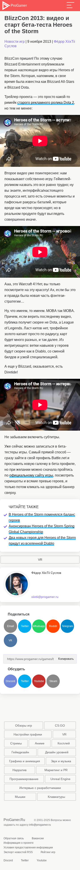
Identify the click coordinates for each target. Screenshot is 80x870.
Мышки (20, 797)
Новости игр (14, 41)
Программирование (24, 779)
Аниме (39, 743)
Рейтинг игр (48, 852)
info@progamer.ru (40, 824)
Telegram (67, 626)
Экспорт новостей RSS (18, 852)
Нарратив (19, 770)
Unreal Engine (60, 779)
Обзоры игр (23, 725)
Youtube (39, 681)
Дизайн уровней (56, 752)
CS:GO (60, 725)
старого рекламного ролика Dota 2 (45, 102)
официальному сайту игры (31, 475)
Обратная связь (14, 838)
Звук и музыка (61, 761)
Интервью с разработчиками (40, 788)
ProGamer (19, 5)
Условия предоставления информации (28, 847)
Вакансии (38, 838)
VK (10, 640)
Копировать (65, 657)
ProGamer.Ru (14, 820)
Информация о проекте (19, 842)
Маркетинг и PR (56, 770)
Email (10, 626)
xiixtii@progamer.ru (44, 597)
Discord (10, 681)
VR (40, 559)
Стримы (16, 743)
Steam (53, 681)
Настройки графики (28, 734)
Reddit (53, 626)
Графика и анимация (24, 761)
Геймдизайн (20, 752)
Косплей (64, 743)
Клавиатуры (56, 797)
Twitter (25, 626)
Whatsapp (39, 626)
